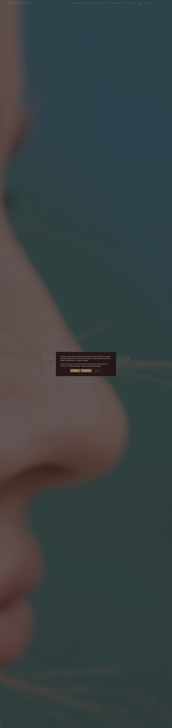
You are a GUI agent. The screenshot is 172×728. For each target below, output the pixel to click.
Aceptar (75, 370)
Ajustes (97, 370)
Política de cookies (74, 366)
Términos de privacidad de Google (91, 366)
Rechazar (86, 370)
